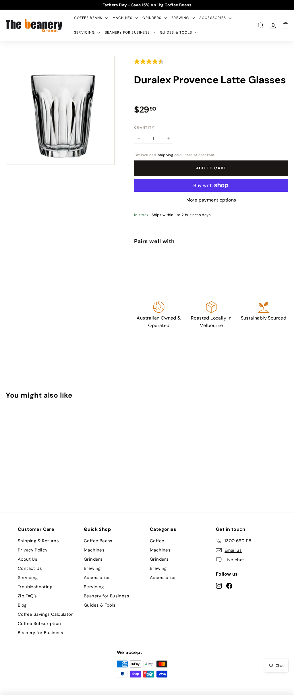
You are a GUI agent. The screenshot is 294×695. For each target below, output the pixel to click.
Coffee (157, 541)
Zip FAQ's (27, 596)
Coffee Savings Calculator (45, 614)
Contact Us (30, 568)
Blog (22, 605)
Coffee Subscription (39, 623)
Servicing (85, 32)
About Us (27, 559)
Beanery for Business (128, 32)
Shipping (165, 155)
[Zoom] (60, 110)
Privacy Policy (33, 550)
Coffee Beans (89, 18)
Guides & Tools (176, 32)
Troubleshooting (35, 587)
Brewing (180, 18)
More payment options (211, 200)
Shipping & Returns (38, 541)
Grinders (152, 18)
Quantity (144, 127)
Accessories (213, 18)
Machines (123, 18)
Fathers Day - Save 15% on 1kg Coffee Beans (147, 4)
